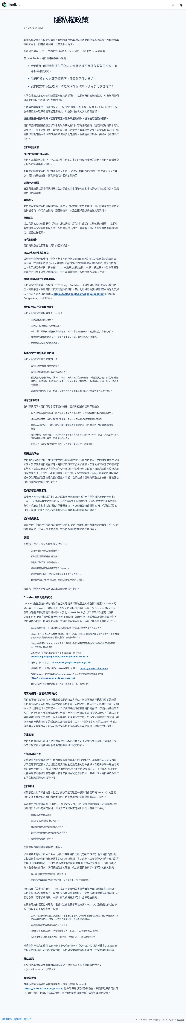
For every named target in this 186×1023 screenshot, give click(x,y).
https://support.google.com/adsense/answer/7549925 (59, 656)
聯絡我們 (180, 1020)
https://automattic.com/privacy (44, 988)
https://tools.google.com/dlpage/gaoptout (79, 293)
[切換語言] (181, 5)
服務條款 (18, 1019)
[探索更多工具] (173, 5)
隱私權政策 (7, 1019)
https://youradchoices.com (94, 668)
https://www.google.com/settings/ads (71, 662)
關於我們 (27, 1019)
